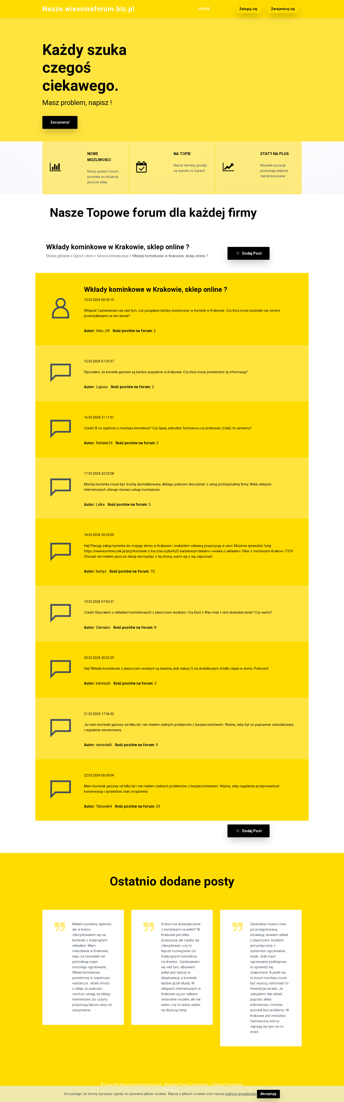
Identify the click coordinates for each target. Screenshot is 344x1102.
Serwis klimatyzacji (112, 256)
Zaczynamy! (60, 122)
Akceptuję (268, 1094)
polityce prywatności (240, 1094)
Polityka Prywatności (227, 1085)
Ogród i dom (83, 256)
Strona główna (57, 256)
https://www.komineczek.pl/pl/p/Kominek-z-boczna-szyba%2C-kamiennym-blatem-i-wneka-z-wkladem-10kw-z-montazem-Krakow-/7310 (188, 551)
